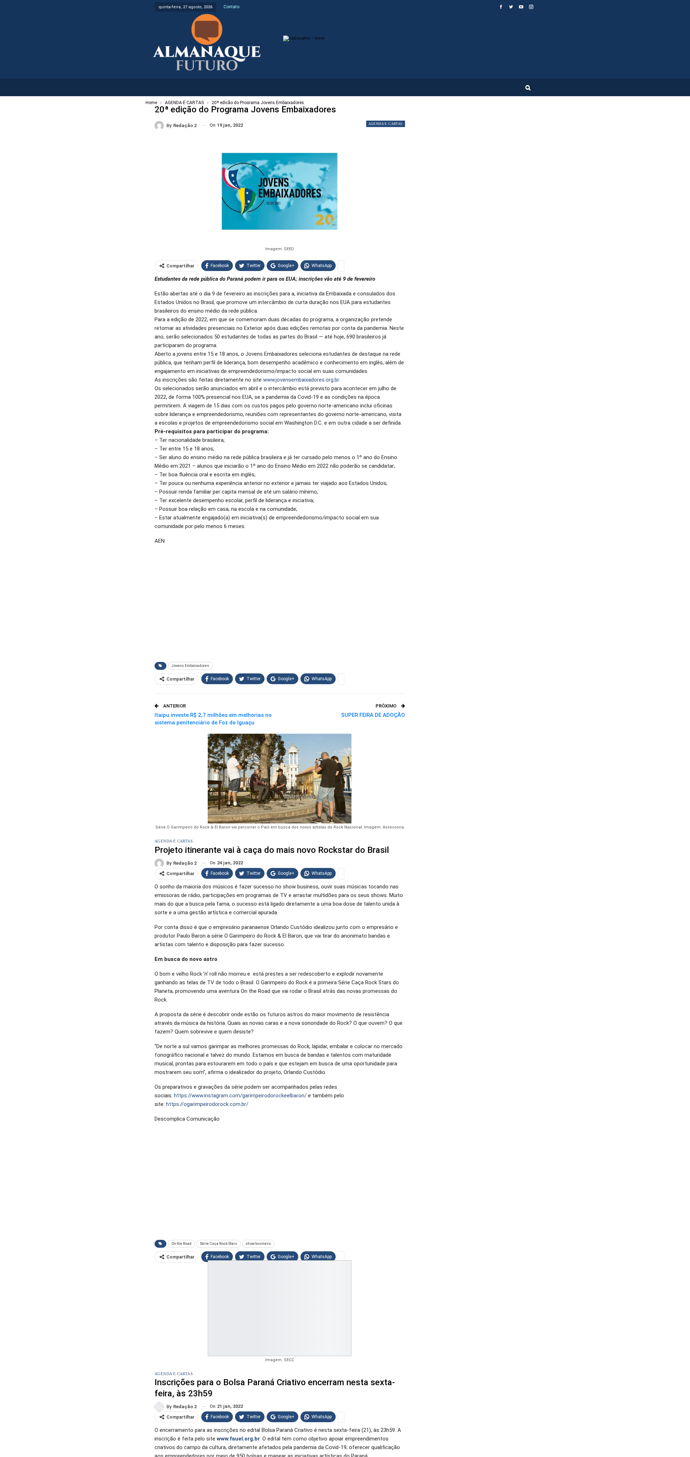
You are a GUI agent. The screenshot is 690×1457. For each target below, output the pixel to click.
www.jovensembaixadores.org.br (301, 380)
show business (258, 1244)
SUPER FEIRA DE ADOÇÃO (373, 715)
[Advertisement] (280, 601)
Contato (231, 6)
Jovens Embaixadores (190, 666)
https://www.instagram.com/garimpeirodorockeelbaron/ (240, 1095)
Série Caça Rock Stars (218, 1244)
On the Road (181, 1244)
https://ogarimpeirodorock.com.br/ (207, 1104)
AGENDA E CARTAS (385, 124)
